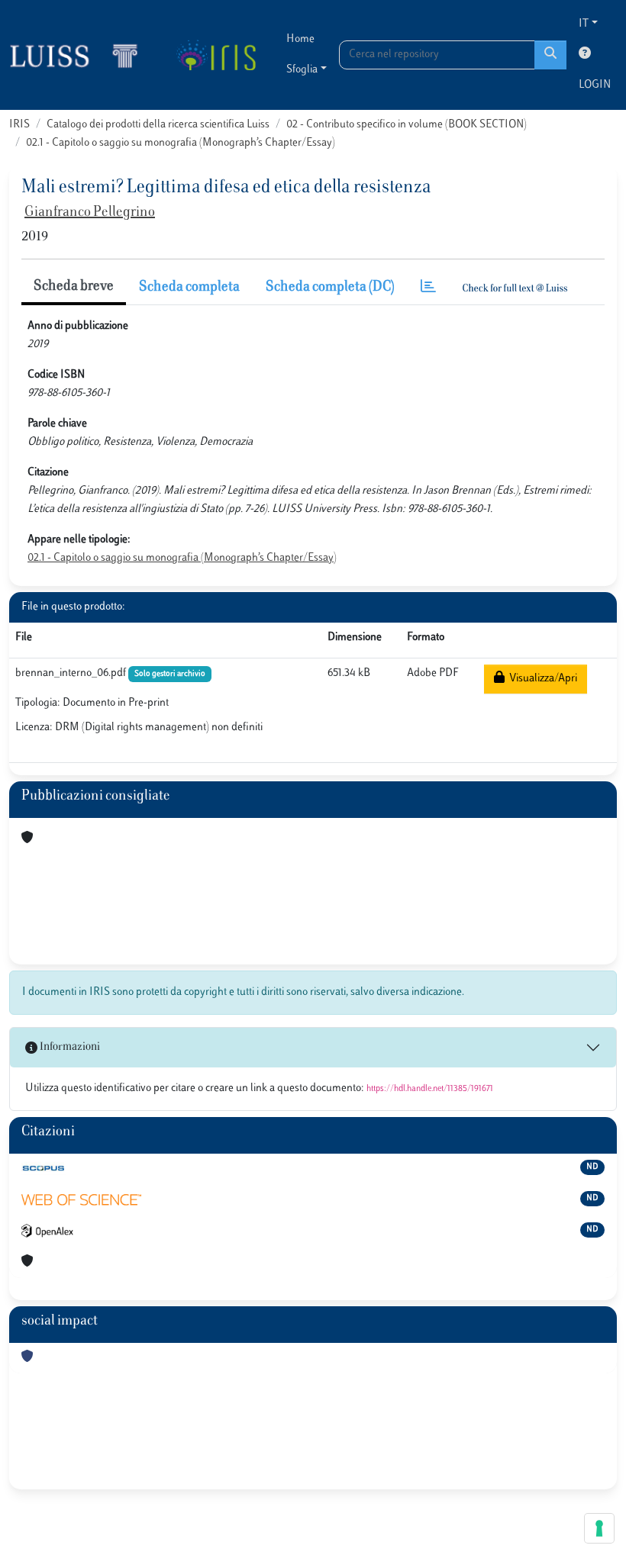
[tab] (428, 288)
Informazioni (68, 1047)
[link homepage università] (215, 55)
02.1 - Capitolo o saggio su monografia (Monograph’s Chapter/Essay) (180, 143)
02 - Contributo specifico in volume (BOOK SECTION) (406, 124)
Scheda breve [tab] (74, 287)
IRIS (19, 124)
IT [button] (584, 24)
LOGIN (595, 85)
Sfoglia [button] (302, 70)
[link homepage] (80, 55)
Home (300, 39)
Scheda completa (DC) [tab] (330, 288)
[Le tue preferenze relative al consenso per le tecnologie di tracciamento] (599, 1528)
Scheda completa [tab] (189, 288)
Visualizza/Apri (541, 678)
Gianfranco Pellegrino (89, 213)
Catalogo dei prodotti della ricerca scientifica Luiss (158, 124)
